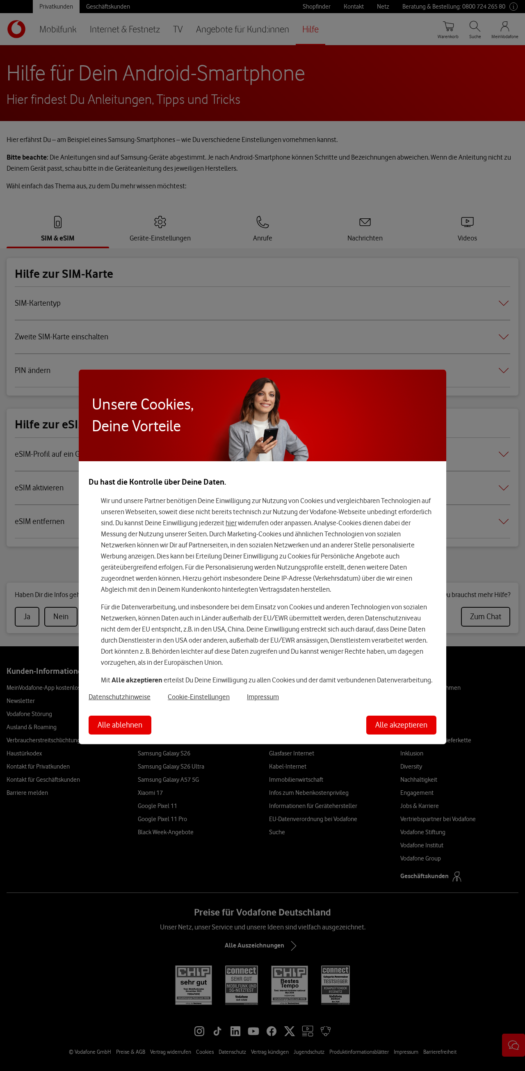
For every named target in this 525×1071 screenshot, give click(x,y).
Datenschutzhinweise (120, 697)
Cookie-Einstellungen (199, 697)
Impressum (263, 697)
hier (231, 523)
